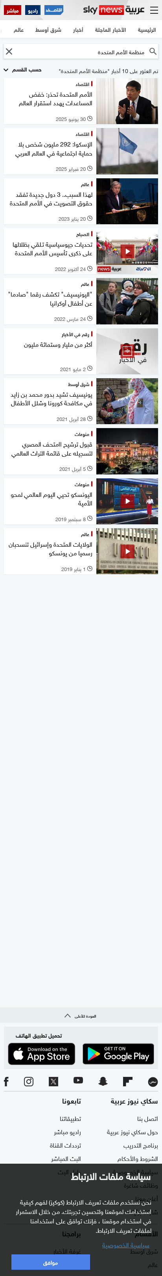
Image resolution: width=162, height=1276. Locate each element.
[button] (9, 51)
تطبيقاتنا (70, 1117)
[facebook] (6, 1082)
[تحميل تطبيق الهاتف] (81, 1054)
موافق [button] (50, 1262)
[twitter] (53, 1082)
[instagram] (28, 1082)
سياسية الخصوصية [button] (125, 1244)
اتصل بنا (147, 1117)
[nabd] (153, 1082)
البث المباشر (66, 1157)
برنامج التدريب (140, 1144)
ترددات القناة (65, 1144)
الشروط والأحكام (138, 1157)
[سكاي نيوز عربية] (113, 10)
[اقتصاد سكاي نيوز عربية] (53, 10)
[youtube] (78, 1082)
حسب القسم (26, 68)
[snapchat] (103, 1082)
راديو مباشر (67, 1131)
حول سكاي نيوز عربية (132, 1131)
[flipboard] (128, 1082)
